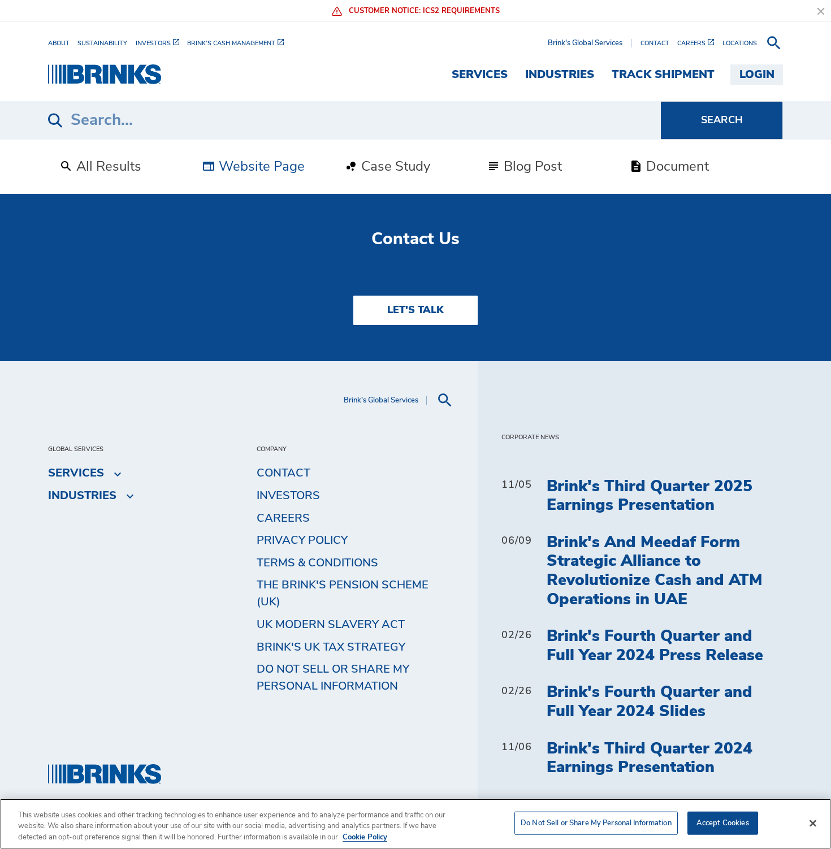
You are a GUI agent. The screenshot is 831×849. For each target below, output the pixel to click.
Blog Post (531, 167)
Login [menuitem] (756, 74)
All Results (107, 167)
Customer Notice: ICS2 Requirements (423, 11)
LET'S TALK (415, 310)
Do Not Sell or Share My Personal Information (596, 822)
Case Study (394, 167)
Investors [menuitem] (288, 495)
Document (676, 167)
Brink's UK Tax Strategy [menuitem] (331, 647)
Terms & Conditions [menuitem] (317, 563)
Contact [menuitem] (283, 473)
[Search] (721, 120)
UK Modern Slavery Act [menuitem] (331, 624)
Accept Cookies (722, 822)
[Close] (812, 823)
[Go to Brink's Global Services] (104, 74)
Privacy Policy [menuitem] (302, 540)
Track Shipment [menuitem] (663, 74)
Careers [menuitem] (283, 518)
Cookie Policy (365, 837)
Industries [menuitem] (559, 74)
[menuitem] (62, 42)
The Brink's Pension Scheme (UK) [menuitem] (343, 593)
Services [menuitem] (480, 74)
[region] (415, 824)
